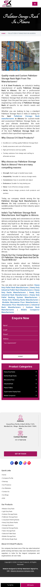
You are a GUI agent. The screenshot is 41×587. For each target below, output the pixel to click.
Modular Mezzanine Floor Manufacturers (20, 302)
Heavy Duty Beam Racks (10, 522)
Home (3, 33)
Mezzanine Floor (9, 380)
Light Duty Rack (7, 511)
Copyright (8, 562)
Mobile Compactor (10, 395)
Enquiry (31, 585)
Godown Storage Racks (9, 514)
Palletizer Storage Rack (10, 517)
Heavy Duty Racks (9, 372)
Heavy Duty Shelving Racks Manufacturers (20, 300)
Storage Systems (8, 525)
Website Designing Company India (22, 571)
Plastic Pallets (8, 387)
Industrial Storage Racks (10, 528)
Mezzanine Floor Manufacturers (16, 305)
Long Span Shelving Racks (10, 520)
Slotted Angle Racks (10, 376)
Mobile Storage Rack (9, 536)
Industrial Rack (8, 384)
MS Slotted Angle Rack (9, 539)
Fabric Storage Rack (8, 531)
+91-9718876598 (20, 440)
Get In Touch (20, 454)
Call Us (11, 585)
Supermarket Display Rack (12, 391)
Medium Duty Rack (8, 508)
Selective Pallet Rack (9, 533)
